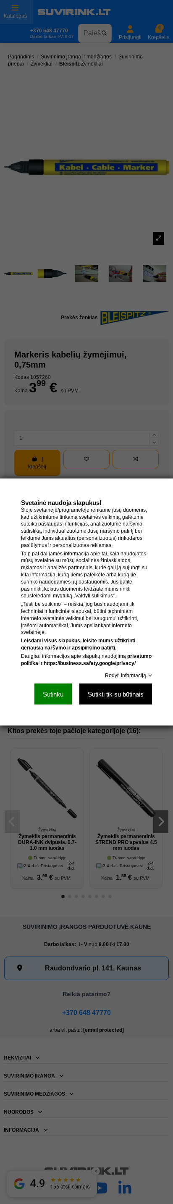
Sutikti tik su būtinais (116, 694)
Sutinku (53, 694)
